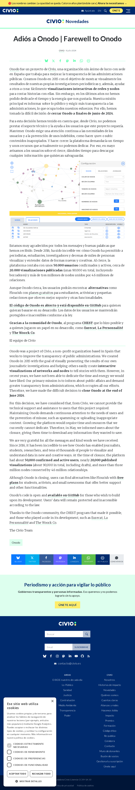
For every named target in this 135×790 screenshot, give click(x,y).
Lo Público (67, 684)
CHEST (87, 323)
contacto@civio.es (69, 663)
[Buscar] (105, 10)
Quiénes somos (109, 695)
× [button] (52, 701)
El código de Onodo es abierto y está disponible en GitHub (55, 305)
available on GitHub (63, 495)
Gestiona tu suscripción (110, 761)
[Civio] (10, 11)
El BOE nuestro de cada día (67, 679)
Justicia (67, 695)
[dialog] (30, 741)
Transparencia (68, 710)
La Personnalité (110, 328)
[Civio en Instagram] (57, 656)
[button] (30, 781)
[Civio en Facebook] (51, 656)
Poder (67, 715)
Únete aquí (110, 766)
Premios (109, 720)
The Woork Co (23, 333)
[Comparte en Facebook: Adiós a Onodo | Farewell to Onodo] (60, 61)
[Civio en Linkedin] (70, 656)
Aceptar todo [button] (17, 773)
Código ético (109, 730)
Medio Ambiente (67, 705)
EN (99, 10)
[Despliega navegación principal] (128, 11)
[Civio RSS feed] (88, 656)
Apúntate (89, 10)
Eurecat (90, 328)
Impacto (109, 715)
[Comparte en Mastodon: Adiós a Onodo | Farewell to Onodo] (67, 61)
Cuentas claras (109, 700)
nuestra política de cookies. (21, 737)
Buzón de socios (110, 756)
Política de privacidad (64, 785)
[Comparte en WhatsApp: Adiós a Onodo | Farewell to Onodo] (74, 61)
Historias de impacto (109, 684)
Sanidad (67, 689)
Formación (110, 725)
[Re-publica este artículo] (88, 61)
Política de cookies (85, 785)
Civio (61, 50)
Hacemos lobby (109, 710)
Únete (116, 10)
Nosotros (109, 679)
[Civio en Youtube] (76, 656)
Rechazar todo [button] (41, 773)
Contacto (109, 746)
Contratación (67, 700)
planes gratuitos (41, 293)
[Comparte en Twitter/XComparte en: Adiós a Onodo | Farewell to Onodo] (53, 61)
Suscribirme (81, 647)
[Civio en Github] (82, 656)
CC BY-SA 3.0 (85, 779)
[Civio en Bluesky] (44, 656)
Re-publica (109, 735)
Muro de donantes (109, 751)
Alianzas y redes (109, 705)
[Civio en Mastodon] (63, 656)
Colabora (110, 740)
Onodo (14, 69)
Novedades (110, 689)
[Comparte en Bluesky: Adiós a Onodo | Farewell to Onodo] (46, 61)
